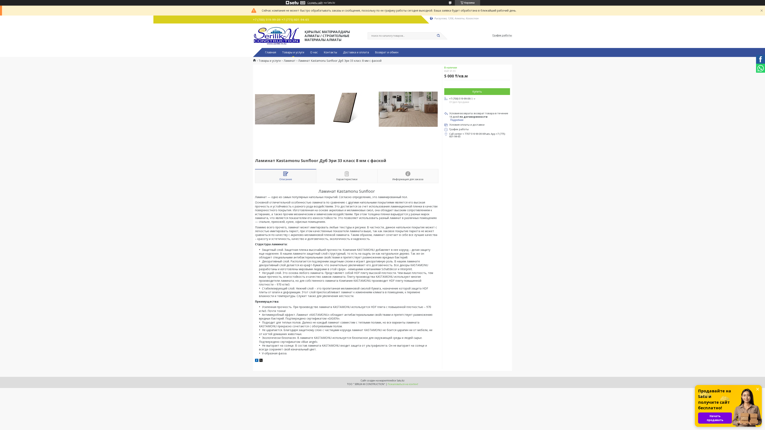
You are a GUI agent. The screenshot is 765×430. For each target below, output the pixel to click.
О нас (314, 52)
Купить (477, 91)
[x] (261, 361)
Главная (270, 52)
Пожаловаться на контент (403, 384)
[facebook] (256, 361)
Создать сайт (315, 2)
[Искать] (438, 35)
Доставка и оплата (356, 52)
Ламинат (289, 61)
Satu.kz (400, 380)
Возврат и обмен (386, 52)
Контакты (330, 52)
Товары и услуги (293, 52)
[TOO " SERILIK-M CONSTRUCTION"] (277, 35)
